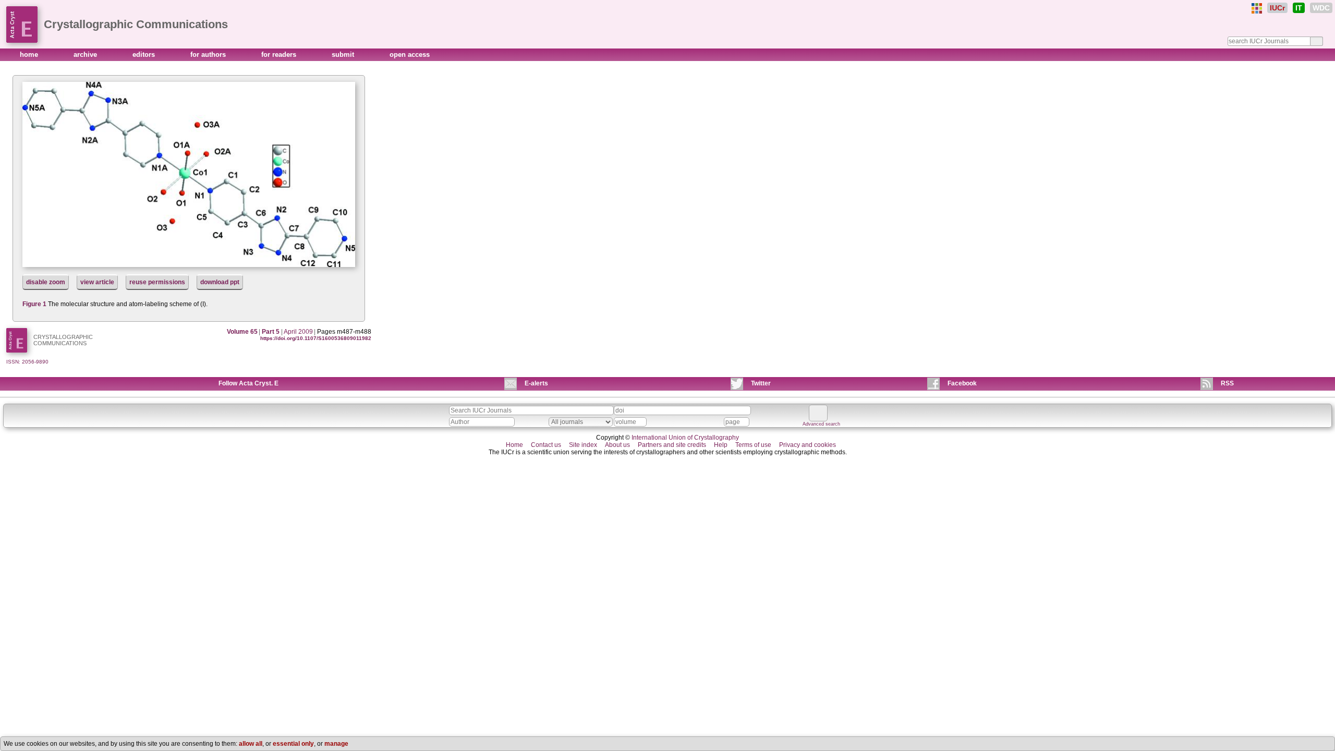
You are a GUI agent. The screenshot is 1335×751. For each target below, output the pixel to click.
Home (514, 445)
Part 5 (271, 331)
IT (1298, 8)
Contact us (546, 445)
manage (336, 743)
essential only (293, 743)
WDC (1321, 8)
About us (617, 445)
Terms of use (753, 445)
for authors (209, 54)
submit (344, 54)
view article (97, 282)
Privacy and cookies (807, 445)
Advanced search (821, 424)
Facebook (962, 383)
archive (86, 54)
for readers (279, 54)
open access (410, 54)
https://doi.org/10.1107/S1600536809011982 (315, 338)
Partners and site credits (672, 445)
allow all (250, 743)
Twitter (761, 383)
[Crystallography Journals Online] (1256, 8)
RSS (1227, 383)
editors (144, 54)
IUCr (1277, 8)
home (30, 54)
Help (720, 445)
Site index (583, 445)
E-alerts (536, 383)
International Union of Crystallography (685, 437)
